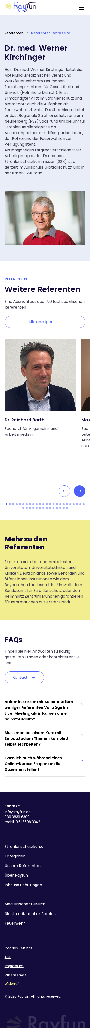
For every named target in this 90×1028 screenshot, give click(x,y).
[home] (21, 7)
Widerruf (12, 983)
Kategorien (15, 856)
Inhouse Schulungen (23, 885)
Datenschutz (15, 974)
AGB (8, 957)
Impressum (14, 965)
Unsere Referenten (23, 865)
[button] (80, 7)
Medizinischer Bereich (25, 904)
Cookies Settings (18, 948)
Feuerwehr (15, 923)
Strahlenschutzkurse (24, 846)
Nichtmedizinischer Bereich (30, 913)
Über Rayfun (16, 875)
